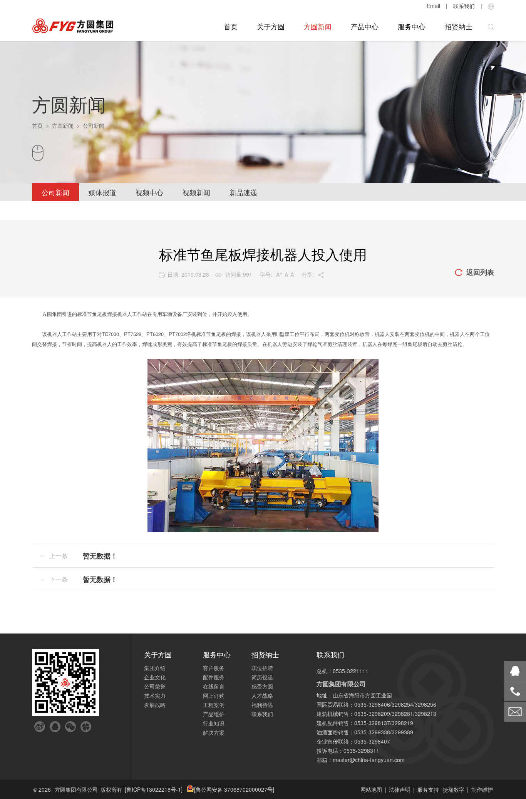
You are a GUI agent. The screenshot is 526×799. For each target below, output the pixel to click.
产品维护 (213, 714)
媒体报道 (102, 192)
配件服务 (213, 677)
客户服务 (213, 668)
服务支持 (428, 789)
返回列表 (474, 272)
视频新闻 (196, 192)
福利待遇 (262, 705)
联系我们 (464, 6)
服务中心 (411, 26)
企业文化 (155, 677)
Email (433, 6)
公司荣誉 (155, 686)
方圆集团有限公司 (76, 789)
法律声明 (399, 789)
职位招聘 (262, 668)
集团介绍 (155, 668)
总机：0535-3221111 (343, 671)
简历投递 (262, 677)
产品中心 (365, 26)
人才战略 (262, 695)
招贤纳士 (458, 26)
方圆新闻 (318, 26)
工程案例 (213, 705)
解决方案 (213, 732)
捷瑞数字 (453, 789)
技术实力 (155, 695)
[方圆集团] (73, 25)
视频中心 (149, 192)
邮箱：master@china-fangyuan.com (361, 760)
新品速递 (243, 192)
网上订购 (213, 695)
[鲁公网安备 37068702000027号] (234, 789)
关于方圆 (271, 26)
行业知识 (213, 723)
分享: (313, 274)
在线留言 (213, 686)
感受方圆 (262, 686)
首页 (231, 26)
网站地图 (371, 789)
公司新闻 (55, 192)
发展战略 (155, 705)
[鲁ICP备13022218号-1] (154, 789)
